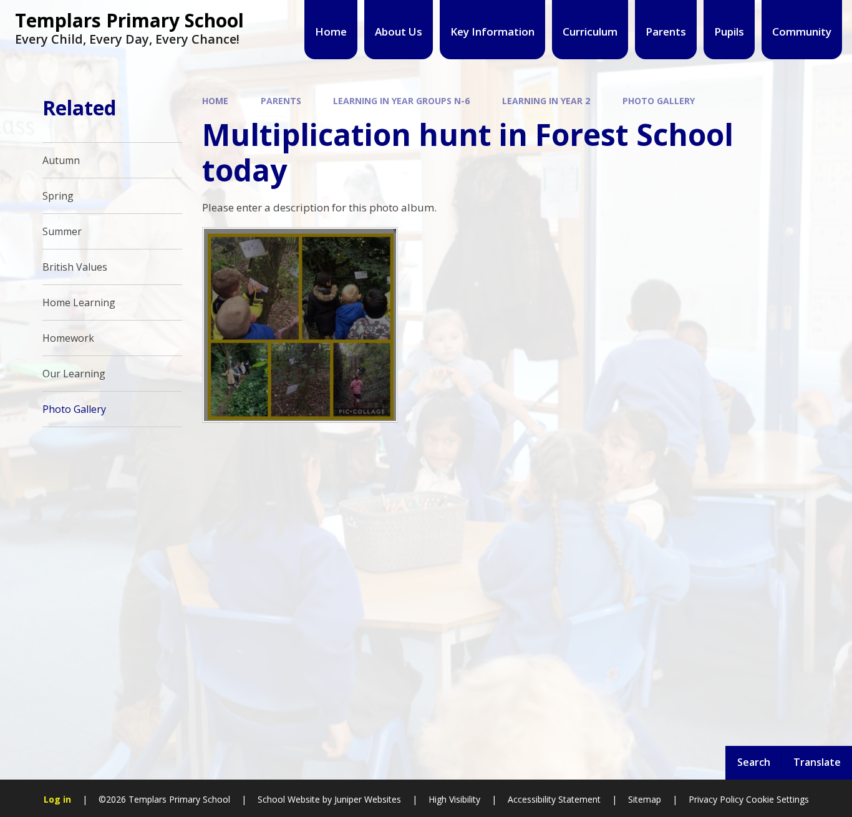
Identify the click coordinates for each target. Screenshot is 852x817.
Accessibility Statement (554, 799)
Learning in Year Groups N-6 (401, 101)
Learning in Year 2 (546, 101)
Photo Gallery (658, 101)
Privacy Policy (716, 799)
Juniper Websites (366, 799)
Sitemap (644, 799)
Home (215, 101)
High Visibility (454, 799)
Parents (281, 101)
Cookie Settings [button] (777, 799)
